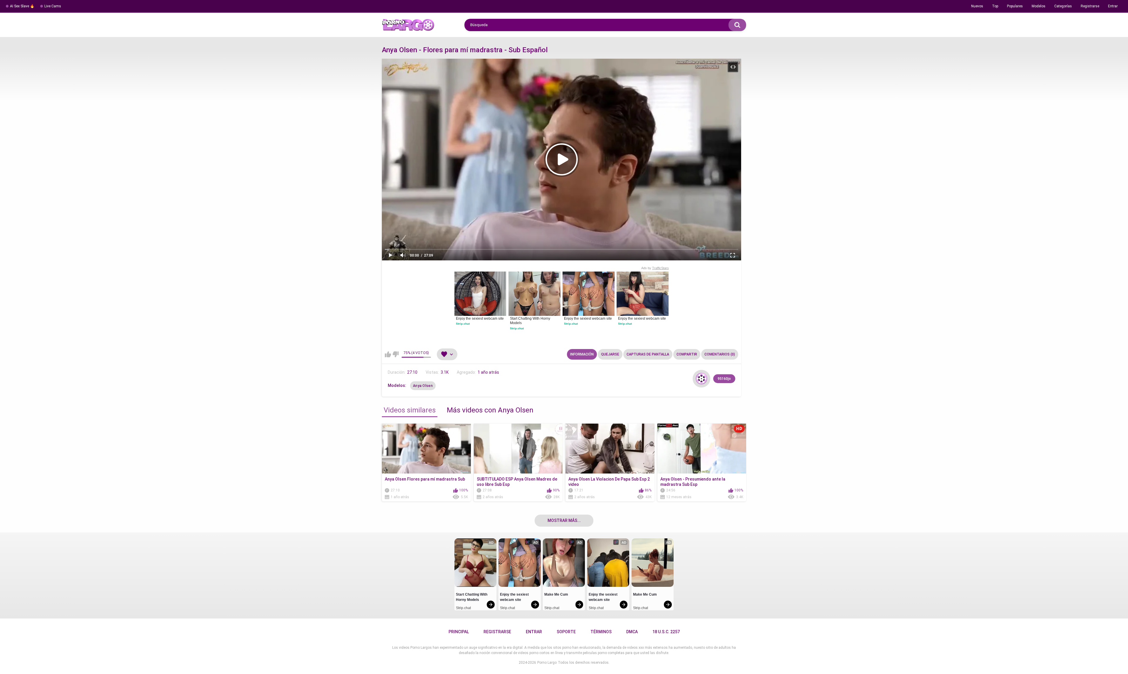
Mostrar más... (564, 520)
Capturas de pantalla (648, 354)
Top (995, 6)
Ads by (655, 268)
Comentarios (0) (719, 354)
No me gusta (395, 354)
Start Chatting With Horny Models (530, 320)
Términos (601, 631)
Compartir (687, 354)
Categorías (1063, 6)
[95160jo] (701, 378)
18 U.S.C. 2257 (666, 631)
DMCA (632, 631)
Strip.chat (463, 323)
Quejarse (610, 354)
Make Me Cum (556, 594)
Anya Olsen (423, 386)
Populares (1015, 6)
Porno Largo (547, 662)
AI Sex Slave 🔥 (22, 6)
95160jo (724, 379)
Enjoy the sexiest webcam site (480, 318)
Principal (459, 631)
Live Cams (52, 6)
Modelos (1038, 6)
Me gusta (388, 354)
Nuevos (977, 6)
